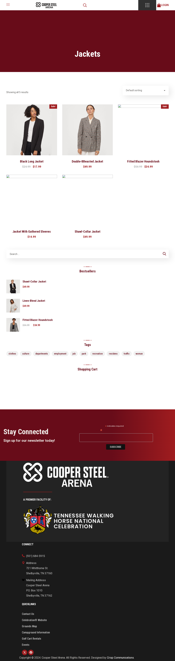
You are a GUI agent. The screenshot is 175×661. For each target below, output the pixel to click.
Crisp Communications (120, 657)
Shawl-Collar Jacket (87, 231)
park (84, 353)
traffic (127, 353)
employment (60, 353)
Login (165, 5)
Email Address (90, 430)
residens (113, 353)
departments (41, 353)
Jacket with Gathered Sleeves (31, 231)
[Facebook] (31, 652)
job (74, 353)
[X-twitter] (24, 652)
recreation (97, 353)
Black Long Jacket (31, 161)
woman (139, 353)
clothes (12, 353)
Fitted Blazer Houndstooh (143, 161)
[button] (84, 5)
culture (25, 353)
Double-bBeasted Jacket (87, 161)
